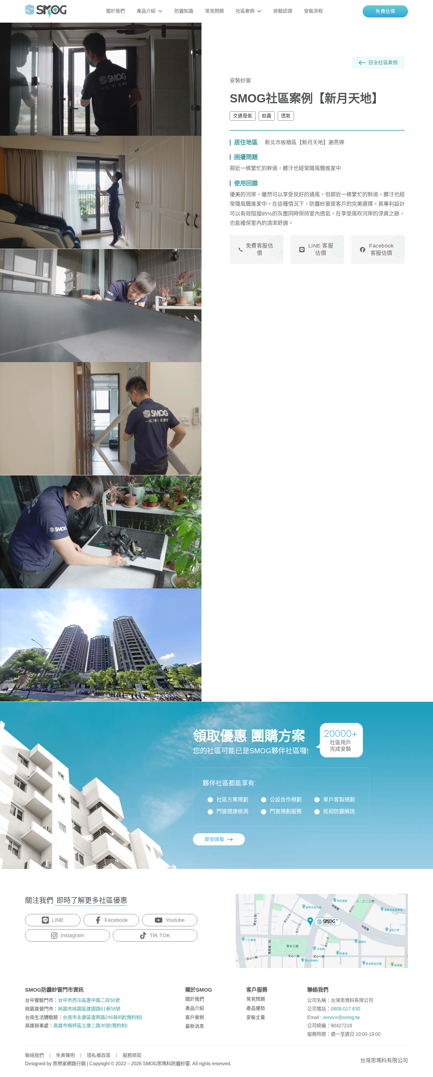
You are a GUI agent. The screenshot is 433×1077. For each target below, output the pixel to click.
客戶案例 (194, 1017)
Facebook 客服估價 (381, 249)
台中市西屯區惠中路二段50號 (89, 1000)
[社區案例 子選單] (259, 11)
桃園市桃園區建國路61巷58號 (89, 1008)
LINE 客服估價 (320, 249)
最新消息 (194, 1026)
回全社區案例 (383, 62)
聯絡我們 (34, 1055)
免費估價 (385, 11)
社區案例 (245, 11)
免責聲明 (65, 1055)
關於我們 (115, 11)
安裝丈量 (255, 1017)
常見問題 (214, 11)
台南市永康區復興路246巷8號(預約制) (102, 1017)
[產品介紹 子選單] (160, 11)
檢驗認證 (282, 11)
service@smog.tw (341, 1017)
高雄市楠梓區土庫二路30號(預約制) (90, 1025)
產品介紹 (146, 11)
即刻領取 (214, 839)
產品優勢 (255, 1008)
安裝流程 (313, 11)
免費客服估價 (259, 249)
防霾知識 (183, 11)
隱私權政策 (98, 1055)
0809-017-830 (345, 1008)
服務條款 (132, 1055)
